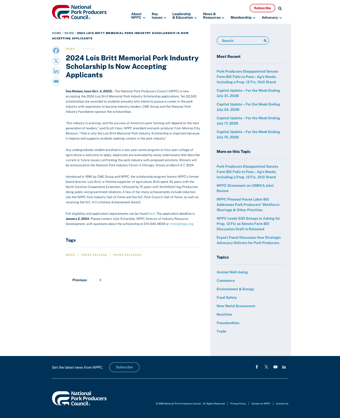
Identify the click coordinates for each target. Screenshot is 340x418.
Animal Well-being (232, 272)
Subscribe (262, 8)
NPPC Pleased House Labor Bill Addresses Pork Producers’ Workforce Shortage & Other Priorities (248, 204)
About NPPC (136, 15)
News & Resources (212, 15)
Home (57, 33)
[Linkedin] (56, 71)
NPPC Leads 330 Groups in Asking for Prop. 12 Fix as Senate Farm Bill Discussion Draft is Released (248, 223)
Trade (221, 331)
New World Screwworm (236, 306)
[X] (56, 61)
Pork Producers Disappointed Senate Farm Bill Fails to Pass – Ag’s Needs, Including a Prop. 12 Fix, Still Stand (247, 76)
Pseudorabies (228, 323)
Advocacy (270, 17)
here (152, 213)
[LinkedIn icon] (284, 367)
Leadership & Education (182, 15)
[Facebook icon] (257, 367)
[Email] (56, 81)
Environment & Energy (235, 289)
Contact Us (282, 403)
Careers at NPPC (260, 403)
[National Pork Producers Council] (79, 12)
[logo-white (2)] (266, 367)
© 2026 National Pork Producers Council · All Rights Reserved (190, 403)
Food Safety (227, 297)
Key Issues (157, 15)
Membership (241, 17)
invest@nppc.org (181, 224)
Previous (79, 280)
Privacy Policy (238, 403)
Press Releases (127, 254)
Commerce (226, 280)
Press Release (94, 254)
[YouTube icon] (275, 367)
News (69, 33)
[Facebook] (56, 50)
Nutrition (224, 314)
